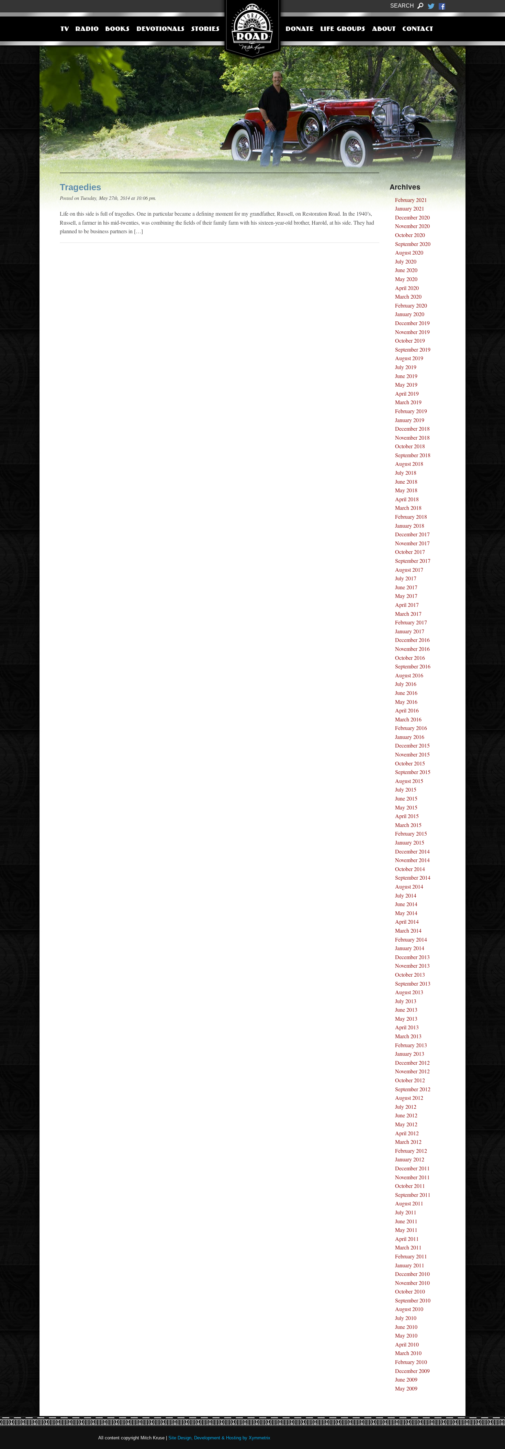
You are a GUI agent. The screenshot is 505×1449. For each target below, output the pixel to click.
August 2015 (409, 780)
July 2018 (405, 472)
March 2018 (408, 507)
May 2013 (406, 1018)
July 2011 (405, 1212)
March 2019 (408, 402)
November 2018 (412, 437)
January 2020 (409, 314)
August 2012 (409, 1097)
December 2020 (412, 217)
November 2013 (412, 965)
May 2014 (406, 912)
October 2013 (410, 974)
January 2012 (409, 1159)
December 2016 (412, 639)
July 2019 (405, 367)
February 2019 (411, 411)
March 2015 (408, 824)
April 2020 (407, 287)
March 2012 (408, 1141)
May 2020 (406, 278)
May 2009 (406, 1388)
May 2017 (406, 595)
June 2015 (406, 798)
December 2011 (412, 1168)
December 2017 (412, 534)
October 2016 (410, 657)
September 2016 (412, 666)
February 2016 (411, 727)
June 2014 (406, 904)
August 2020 (409, 252)
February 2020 (411, 305)
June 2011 (406, 1221)
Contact (417, 29)
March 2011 (408, 1247)
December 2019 (412, 322)
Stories (205, 29)
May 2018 (406, 490)
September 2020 (412, 243)
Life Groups (342, 29)
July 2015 (405, 789)
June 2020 (406, 269)
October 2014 (410, 868)
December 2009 (412, 1370)
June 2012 (406, 1115)
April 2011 (407, 1238)
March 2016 (408, 719)
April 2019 (407, 393)
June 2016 (406, 692)
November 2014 (412, 859)
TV (64, 29)
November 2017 (412, 543)
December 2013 (412, 956)
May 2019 (406, 384)
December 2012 (412, 1062)
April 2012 (407, 1133)
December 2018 (412, 428)
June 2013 (406, 1009)
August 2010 (409, 1308)
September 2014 (412, 877)
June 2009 (406, 1379)
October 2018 (410, 446)
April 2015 (407, 815)
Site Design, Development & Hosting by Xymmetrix (219, 1437)
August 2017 (409, 569)
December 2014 (412, 851)
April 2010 (407, 1344)
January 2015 (409, 842)
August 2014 (409, 886)
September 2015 (412, 771)
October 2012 (410, 1080)
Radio (87, 29)
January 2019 (409, 419)
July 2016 (405, 683)
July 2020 (405, 261)
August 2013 (409, 992)
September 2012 (412, 1089)
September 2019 (412, 349)
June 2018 (406, 481)
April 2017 (407, 604)
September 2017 (412, 560)
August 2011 (409, 1203)
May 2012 (406, 1124)
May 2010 (406, 1335)
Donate (299, 29)
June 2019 (406, 375)
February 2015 (411, 833)
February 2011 (411, 1256)
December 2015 (412, 745)
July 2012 (405, 1106)
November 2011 (412, 1177)
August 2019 (409, 358)
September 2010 (412, 1300)
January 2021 (409, 208)
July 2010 (405, 1317)
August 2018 (409, 463)
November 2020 (412, 225)
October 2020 (410, 234)
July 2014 (405, 895)
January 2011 (409, 1265)
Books (117, 29)
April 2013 (407, 1027)
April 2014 (407, 921)
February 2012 (411, 1150)
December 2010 (412, 1273)
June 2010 (406, 1326)
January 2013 (409, 1053)
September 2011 (412, 1194)
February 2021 (411, 199)
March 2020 (408, 296)
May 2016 (406, 701)
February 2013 (411, 1045)
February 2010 (411, 1361)
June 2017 (406, 587)
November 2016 (412, 648)
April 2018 (407, 499)
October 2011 (410, 1185)
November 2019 (412, 331)
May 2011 (406, 1229)
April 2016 (407, 710)
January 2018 (409, 525)
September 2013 (412, 983)
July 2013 (405, 1001)
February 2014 (411, 939)
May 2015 (406, 807)
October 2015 (410, 763)
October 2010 (410, 1291)
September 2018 (412, 455)
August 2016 (409, 675)
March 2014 (408, 930)
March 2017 (408, 613)
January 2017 (409, 631)
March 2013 (408, 1036)
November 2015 (412, 754)
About (384, 29)
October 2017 (410, 551)
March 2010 (408, 1352)
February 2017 (411, 622)
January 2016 (409, 736)
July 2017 (405, 578)
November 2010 (412, 1282)
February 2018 (411, 516)
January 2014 (409, 948)
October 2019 (410, 340)
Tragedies (80, 187)
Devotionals (160, 29)
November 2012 (412, 1071)
